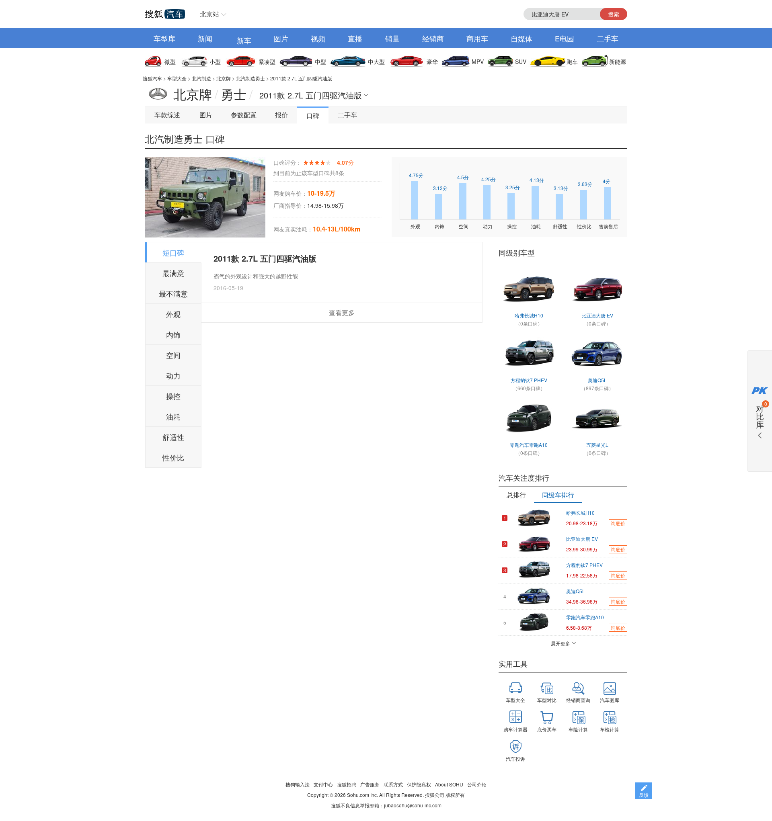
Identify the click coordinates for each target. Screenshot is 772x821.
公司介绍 (477, 784)
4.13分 (537, 179)
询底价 (618, 523)
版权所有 (455, 794)
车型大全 (177, 78)
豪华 (432, 61)
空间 (173, 355)
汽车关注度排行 (524, 477)
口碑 (312, 115)
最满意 (173, 273)
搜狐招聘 (346, 784)
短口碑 (173, 252)
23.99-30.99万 (581, 549)
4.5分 (463, 177)
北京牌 (223, 78)
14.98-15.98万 (325, 205)
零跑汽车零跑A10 (529, 444)
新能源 (617, 61)
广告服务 (370, 784)
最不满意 (173, 293)
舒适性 (173, 437)
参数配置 (244, 114)
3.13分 (440, 187)
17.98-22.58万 (581, 575)
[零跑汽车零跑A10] (529, 419)
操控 (173, 396)
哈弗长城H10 (529, 315)
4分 (606, 181)
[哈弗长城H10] (529, 289)
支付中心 (323, 784)
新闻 (205, 38)
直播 (355, 38)
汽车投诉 (515, 758)
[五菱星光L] (597, 419)
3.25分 (512, 187)
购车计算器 (515, 729)
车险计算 (578, 729)
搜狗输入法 (297, 784)
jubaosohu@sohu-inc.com (412, 805)
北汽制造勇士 (250, 78)
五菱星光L (597, 444)
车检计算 (609, 729)
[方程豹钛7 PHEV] (529, 354)
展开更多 (560, 643)
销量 (392, 38)
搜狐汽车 (152, 78)
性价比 (173, 457)
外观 (173, 314)
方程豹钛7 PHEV (529, 380)
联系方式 (393, 784)
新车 (244, 40)
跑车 (572, 61)
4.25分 (488, 179)
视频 (318, 38)
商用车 (477, 38)
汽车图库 (609, 699)
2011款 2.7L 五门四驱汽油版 (301, 78)
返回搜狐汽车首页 (165, 14)
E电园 (564, 38)
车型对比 (546, 699)
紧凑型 (267, 61)
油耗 (173, 416)
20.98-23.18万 (581, 523)
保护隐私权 (419, 784)
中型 (320, 61)
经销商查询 (578, 699)
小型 (215, 61)
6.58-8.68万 (579, 627)
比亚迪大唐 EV (597, 315)
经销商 (433, 38)
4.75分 (416, 175)
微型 (170, 61)
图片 (281, 38)
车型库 (164, 38)
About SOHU (449, 784)
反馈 (644, 794)
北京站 (209, 13)
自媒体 (521, 38)
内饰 (173, 334)
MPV (478, 61)
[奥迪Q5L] (597, 354)
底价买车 (546, 729)
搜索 (613, 14)
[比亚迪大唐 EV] (597, 289)
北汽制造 (201, 78)
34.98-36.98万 (581, 601)
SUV (520, 61)
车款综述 (167, 114)
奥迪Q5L (597, 380)
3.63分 (585, 183)
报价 (281, 114)
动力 (173, 375)
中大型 (376, 61)
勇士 (233, 93)
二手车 (607, 38)
